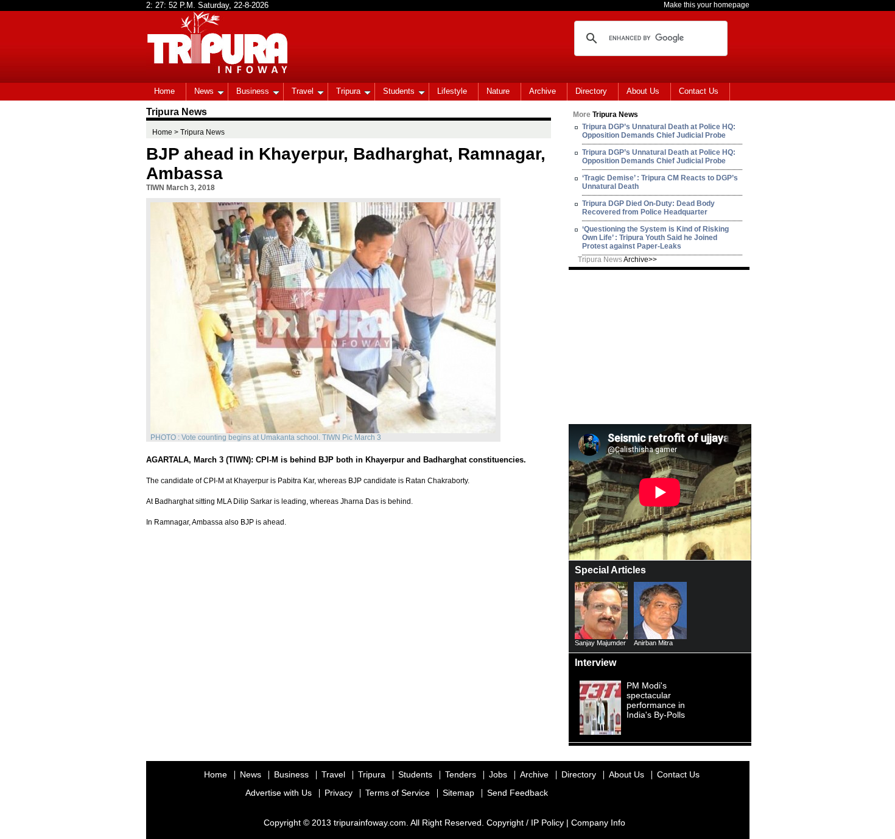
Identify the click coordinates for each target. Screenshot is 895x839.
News (204, 91)
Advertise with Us (278, 793)
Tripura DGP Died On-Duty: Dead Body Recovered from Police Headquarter (648, 207)
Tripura (348, 91)
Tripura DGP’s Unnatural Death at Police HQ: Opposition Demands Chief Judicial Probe (658, 131)
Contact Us (698, 91)
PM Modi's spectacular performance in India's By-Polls (655, 700)
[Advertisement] (660, 346)
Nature (498, 91)
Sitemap (458, 793)
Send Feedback (517, 793)
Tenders (460, 774)
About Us (642, 91)
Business (252, 91)
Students (399, 91)
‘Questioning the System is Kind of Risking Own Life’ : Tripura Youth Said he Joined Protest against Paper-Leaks (655, 237)
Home (164, 91)
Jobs (498, 774)
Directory (591, 91)
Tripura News (617, 259)
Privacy (339, 793)
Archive (542, 91)
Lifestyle (452, 91)
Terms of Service (397, 793)
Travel (303, 91)
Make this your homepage (706, 5)
